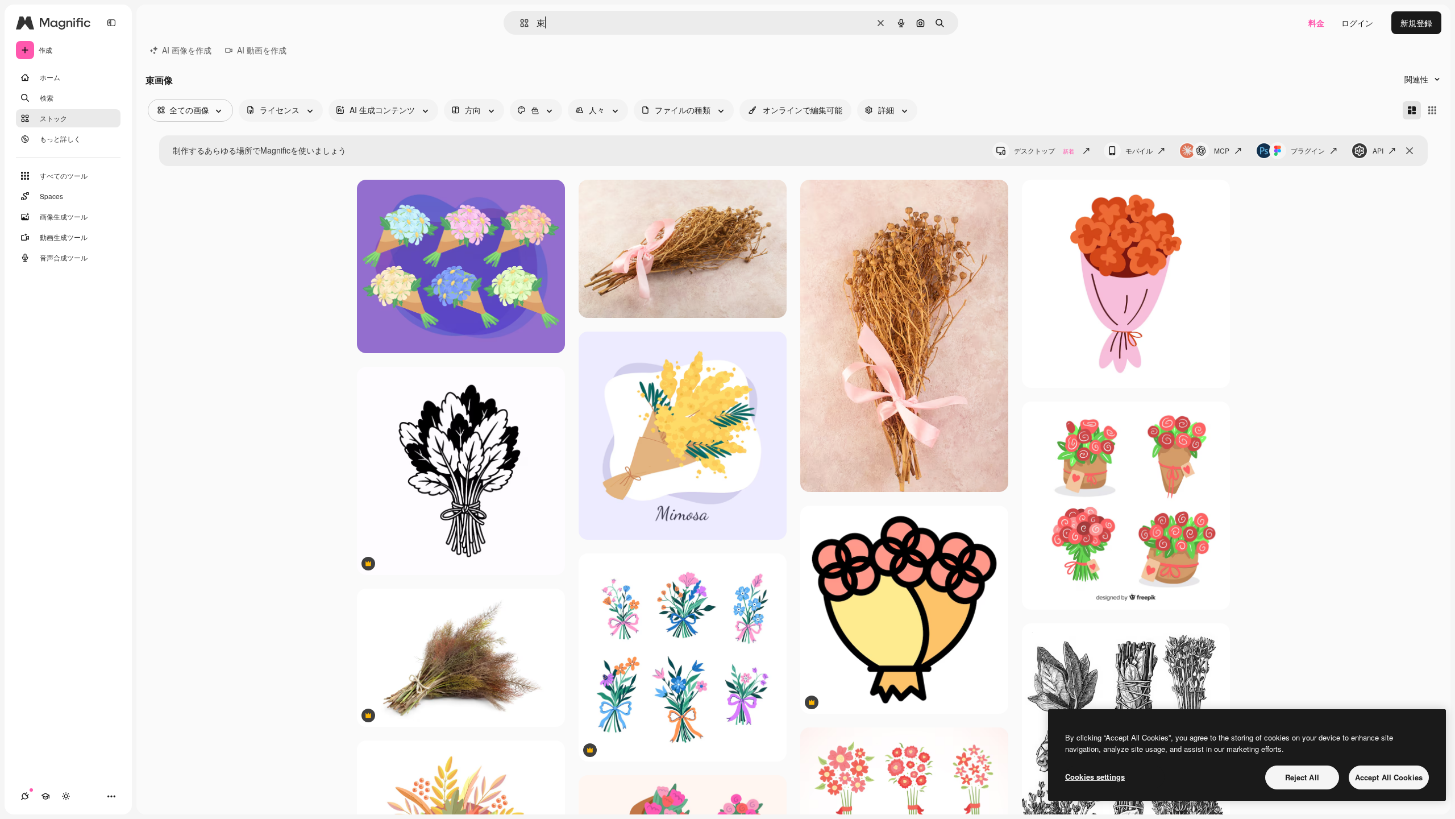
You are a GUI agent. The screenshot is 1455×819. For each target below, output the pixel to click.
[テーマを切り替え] (66, 796)
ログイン (1357, 22)
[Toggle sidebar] (111, 23)
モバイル (1139, 150)
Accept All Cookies (1389, 777)
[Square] (1432, 110)
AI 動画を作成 (261, 50)
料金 (1316, 22)
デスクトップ (1044, 150)
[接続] (25, 796)
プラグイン (1308, 150)
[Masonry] (1412, 110)
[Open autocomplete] (519, 23)
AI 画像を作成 (186, 50)
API (1378, 150)
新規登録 (1416, 22)
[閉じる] (1409, 150)
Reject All (1302, 777)
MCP (1221, 150)
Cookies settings (1095, 776)
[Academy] (45, 796)
